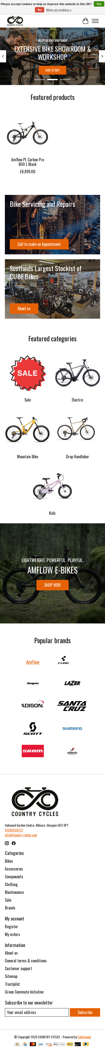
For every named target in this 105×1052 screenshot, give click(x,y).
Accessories (14, 869)
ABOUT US (52, 70)
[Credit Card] (25, 1044)
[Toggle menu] (95, 21)
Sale (27, 400)
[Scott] (32, 729)
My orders (12, 934)
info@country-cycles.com (21, 834)
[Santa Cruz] (72, 706)
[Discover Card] (48, 1044)
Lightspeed (84, 1036)
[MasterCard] (33, 1044)
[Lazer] (72, 684)
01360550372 (14, 830)
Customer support (18, 968)
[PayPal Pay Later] (86, 1044)
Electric (77, 400)
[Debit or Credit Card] (78, 1044)
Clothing (11, 884)
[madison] (32, 706)
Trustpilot (12, 984)
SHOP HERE (52, 585)
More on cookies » (59, 10)
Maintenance (14, 892)
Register (11, 926)
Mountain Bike (27, 456)
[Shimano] (72, 729)
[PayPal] (70, 1044)
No (40, 10)
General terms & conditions (26, 961)
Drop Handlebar (77, 456)
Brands (10, 908)
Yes (99, 4)
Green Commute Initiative (24, 992)
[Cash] (17, 1044)
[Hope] (32, 684)
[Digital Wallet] (59, 1044)
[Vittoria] (72, 751)
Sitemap (11, 976)
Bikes (9, 861)
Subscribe (85, 1012)
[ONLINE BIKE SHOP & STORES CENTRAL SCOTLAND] (15, 21)
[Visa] (41, 1044)
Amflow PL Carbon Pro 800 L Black (27, 162)
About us (11, 953)
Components (14, 877)
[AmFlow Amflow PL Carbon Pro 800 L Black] (27, 131)
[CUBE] (63, 661)
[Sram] (32, 751)
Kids (52, 513)
